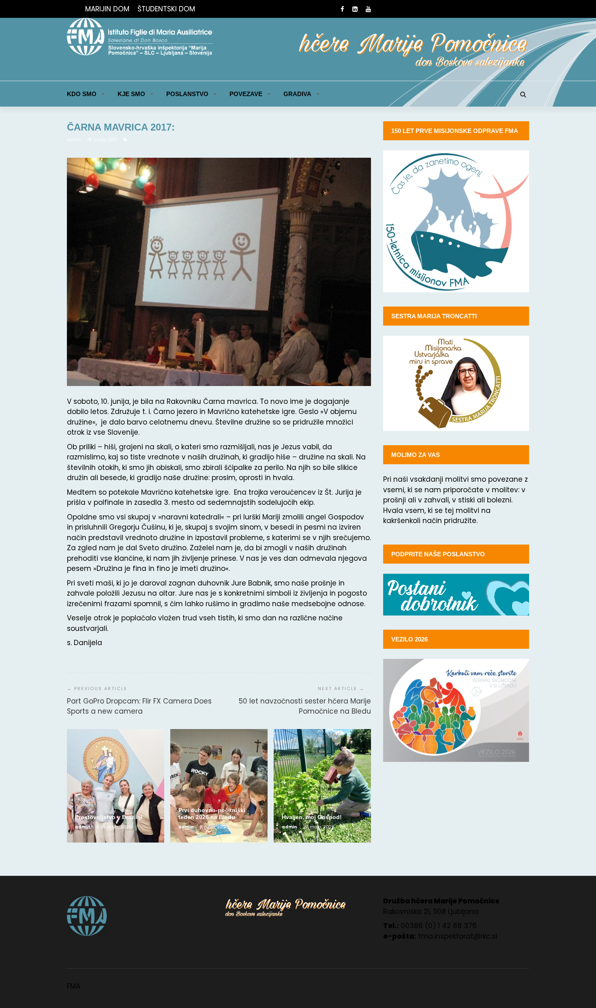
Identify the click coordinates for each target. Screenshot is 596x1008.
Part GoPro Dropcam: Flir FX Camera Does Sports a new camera (139, 706)
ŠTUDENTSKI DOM (166, 9)
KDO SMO (81, 93)
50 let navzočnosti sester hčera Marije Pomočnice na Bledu (305, 706)
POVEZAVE (245, 93)
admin (74, 140)
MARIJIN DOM (107, 9)
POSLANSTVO (187, 93)
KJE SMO (131, 93)
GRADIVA (297, 93)
